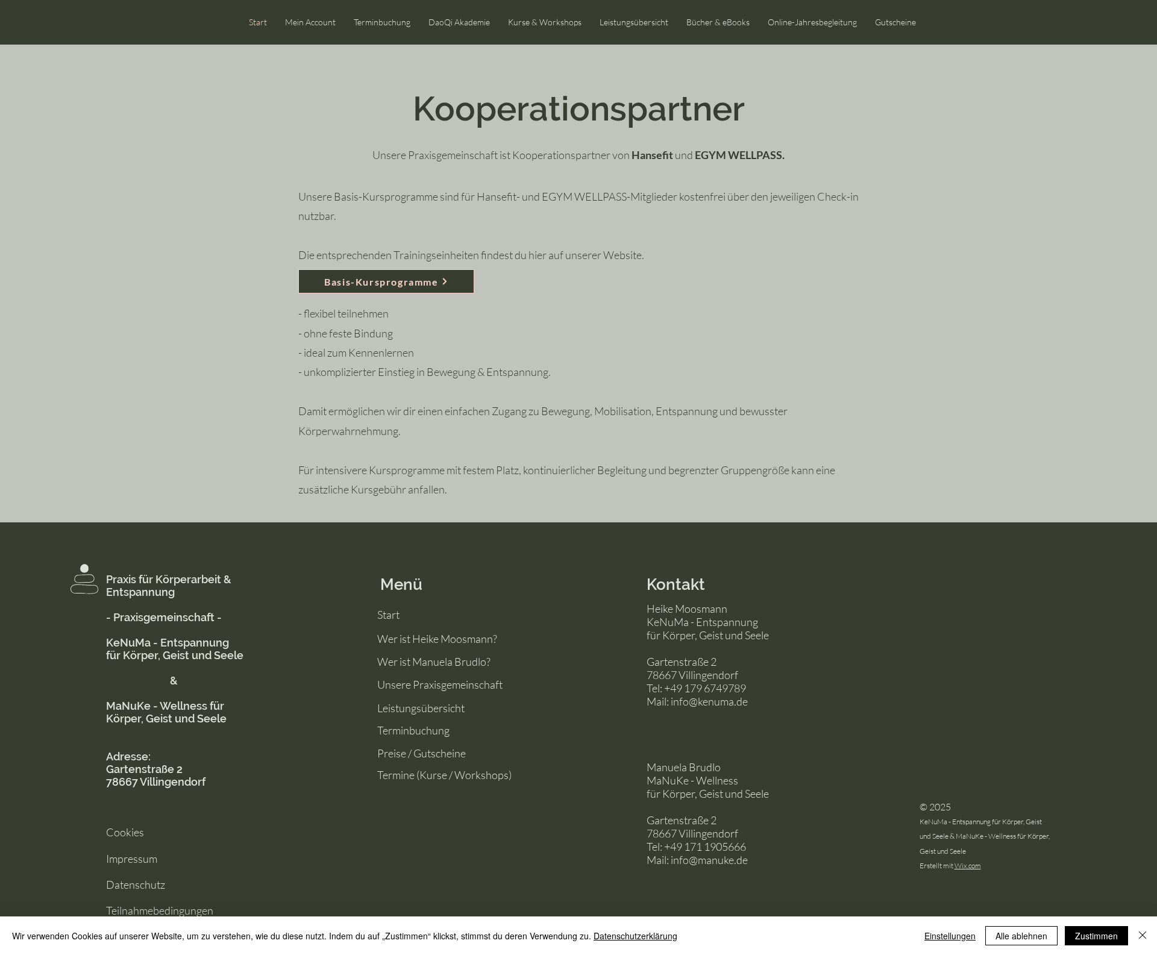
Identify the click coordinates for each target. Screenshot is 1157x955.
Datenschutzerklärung (635, 936)
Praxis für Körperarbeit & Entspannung (168, 585)
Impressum (131, 858)
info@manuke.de (709, 859)
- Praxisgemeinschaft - (164, 617)
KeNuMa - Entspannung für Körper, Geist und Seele (174, 649)
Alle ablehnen (1021, 936)
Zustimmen (1096, 936)
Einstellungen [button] (950, 936)
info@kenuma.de (709, 701)
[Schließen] (1142, 935)
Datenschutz (135, 884)
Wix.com (968, 865)
